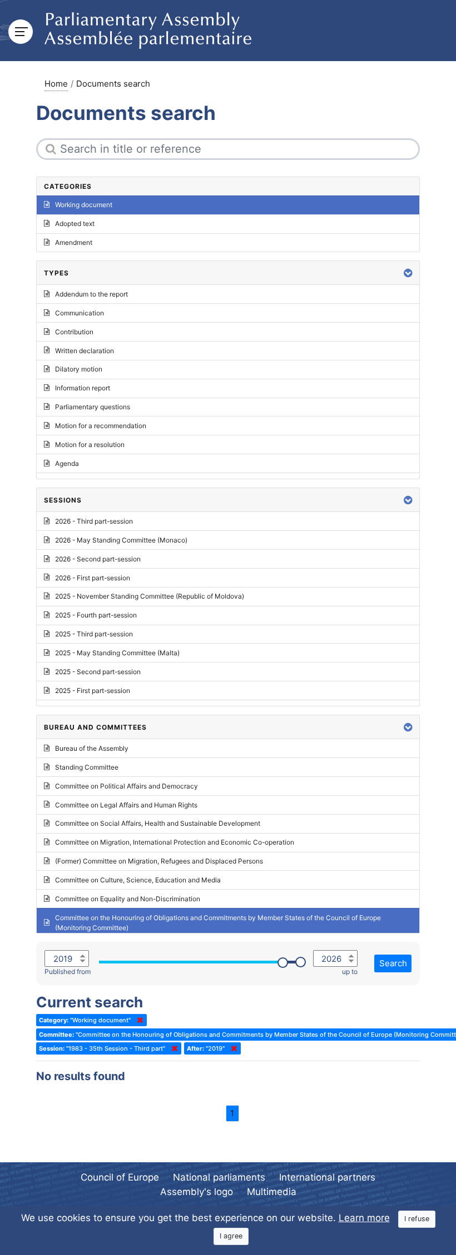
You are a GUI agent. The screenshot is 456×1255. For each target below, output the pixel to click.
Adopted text (75, 223)
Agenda (67, 463)
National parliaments (219, 1177)
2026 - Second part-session (98, 559)
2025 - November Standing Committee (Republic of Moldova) (149, 596)
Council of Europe (120, 1177)
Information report (82, 388)
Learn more (364, 1217)
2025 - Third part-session (94, 634)
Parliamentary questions (92, 407)
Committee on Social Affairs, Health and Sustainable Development (157, 823)
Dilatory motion (78, 369)
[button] (408, 272)
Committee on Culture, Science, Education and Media (138, 880)
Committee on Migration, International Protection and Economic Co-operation (174, 842)
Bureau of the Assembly (91, 748)
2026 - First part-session (92, 578)
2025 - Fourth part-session (96, 615)
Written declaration (84, 351)
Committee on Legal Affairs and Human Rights (126, 805)
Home (56, 83)
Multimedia (271, 1191)
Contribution (74, 332)
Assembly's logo (196, 1191)
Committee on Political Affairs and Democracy (126, 786)
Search (393, 963)
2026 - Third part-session (94, 521)
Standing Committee (86, 767)
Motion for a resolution (90, 444)
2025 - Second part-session (98, 671)
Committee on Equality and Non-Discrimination (127, 899)
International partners (327, 1177)
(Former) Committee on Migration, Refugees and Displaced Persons (159, 861)
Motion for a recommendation (100, 425)
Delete (137, 1020)
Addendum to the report (91, 294)
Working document (83, 204)
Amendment (73, 242)
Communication (79, 313)
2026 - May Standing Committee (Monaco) (121, 540)
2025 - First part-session (92, 690)
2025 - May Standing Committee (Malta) (117, 653)
